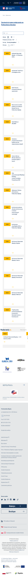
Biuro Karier (4, 443)
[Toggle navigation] (24, 3)
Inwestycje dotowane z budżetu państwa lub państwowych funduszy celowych (11, 456)
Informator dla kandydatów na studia (9, 452)
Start (4, 15)
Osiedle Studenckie (5, 470)
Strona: (5, 45)
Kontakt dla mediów (5, 430)
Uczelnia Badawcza (5, 479)
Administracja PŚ (5, 437)
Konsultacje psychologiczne (7, 460)
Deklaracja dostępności (14, 551)
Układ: (4, 37)
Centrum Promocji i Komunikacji (8, 446)
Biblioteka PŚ (4, 440)
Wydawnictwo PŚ (5, 482)
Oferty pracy (4, 466)
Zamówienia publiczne (6, 485)
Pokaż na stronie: (7, 39)
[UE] (17, 3)
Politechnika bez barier (6, 473)
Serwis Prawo (4, 476)
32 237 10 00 (7, 415)
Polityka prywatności (14, 540)
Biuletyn (12, 506)
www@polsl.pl (21, 550)
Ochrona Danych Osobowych (7, 463)
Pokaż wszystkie (23, 329)
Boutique (12, 511)
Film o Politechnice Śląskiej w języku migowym (12, 449)
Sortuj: (4, 42)
